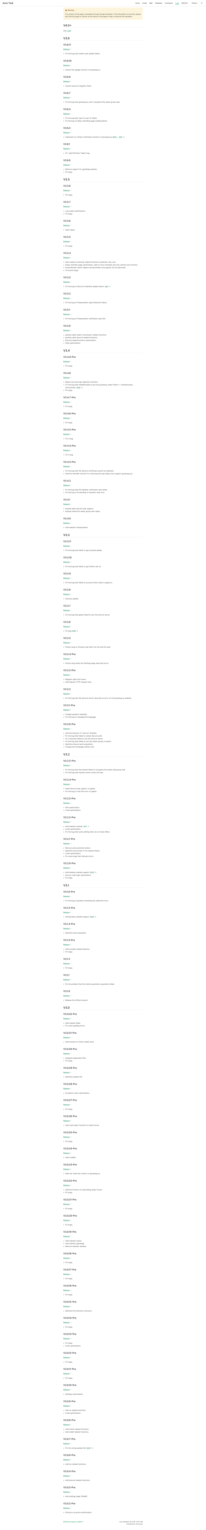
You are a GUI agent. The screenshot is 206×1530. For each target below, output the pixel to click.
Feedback (158, 3)
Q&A (151, 3)
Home (137, 3)
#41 (106, 286)
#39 (78, 387)
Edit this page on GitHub (73, 1522)
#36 (74, 631)
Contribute (169, 3)
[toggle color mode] (201, 3)
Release (66, 49)
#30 (92, 872)
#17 (85, 826)
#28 (92, 917)
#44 (114, 137)
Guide (144, 3)
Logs (177, 3)
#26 (88, 1448)
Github (194, 3)
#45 (120, 137)
